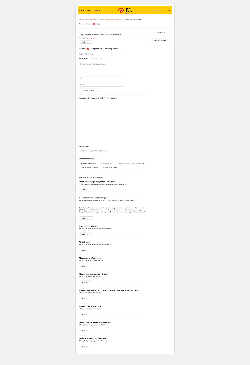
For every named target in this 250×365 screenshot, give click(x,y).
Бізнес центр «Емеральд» (90, 258)
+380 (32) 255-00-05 (87, 314)
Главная (81, 24)
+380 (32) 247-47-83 (87, 298)
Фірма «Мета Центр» (88, 226)
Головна (81, 10)
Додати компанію (157, 10)
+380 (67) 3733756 (86, 190)
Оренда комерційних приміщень (93, 198)
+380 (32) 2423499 (86, 218)
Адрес (99, 24)
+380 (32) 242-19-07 (87, 42)
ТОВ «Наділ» (84, 242)
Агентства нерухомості (88, 163)
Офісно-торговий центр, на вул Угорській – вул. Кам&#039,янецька (108, 290)
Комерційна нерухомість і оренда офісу (111, 19)
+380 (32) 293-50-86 (87, 234)
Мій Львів (81, 19)
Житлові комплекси (106, 163)
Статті (89, 10)
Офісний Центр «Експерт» (90, 306)
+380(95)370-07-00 (87, 330)
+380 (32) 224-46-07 (87, 346)
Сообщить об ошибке (160, 40)
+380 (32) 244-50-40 (87, 250)
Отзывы (89, 24)
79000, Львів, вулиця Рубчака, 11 (89, 38)
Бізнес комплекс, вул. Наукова (92, 338)
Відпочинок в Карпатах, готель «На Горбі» (97, 182)
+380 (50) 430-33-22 (87, 282)
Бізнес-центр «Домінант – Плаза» (94, 274)
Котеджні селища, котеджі (89, 167)
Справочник (89, 19)
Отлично (100, 58)
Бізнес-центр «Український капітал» (95, 322)
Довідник (97, 10)
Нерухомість (96, 19)
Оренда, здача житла (110, 167)
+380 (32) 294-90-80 (87, 266)
